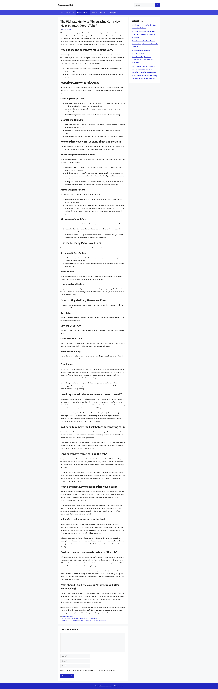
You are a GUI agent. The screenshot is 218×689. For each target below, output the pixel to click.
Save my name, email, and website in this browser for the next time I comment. (88, 670)
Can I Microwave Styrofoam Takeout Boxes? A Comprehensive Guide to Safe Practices (145, 44)
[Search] (157, 5)
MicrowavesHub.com (105, 686)
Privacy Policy (114, 13)
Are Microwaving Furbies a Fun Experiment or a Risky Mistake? (79, 618)
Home (61, 13)
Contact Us (103, 13)
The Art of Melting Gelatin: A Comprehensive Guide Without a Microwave (142, 60)
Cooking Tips (70, 13)
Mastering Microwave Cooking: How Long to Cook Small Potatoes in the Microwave (143, 34)
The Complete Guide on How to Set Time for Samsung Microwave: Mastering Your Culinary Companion (144, 69)
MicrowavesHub (65, 5)
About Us (94, 13)
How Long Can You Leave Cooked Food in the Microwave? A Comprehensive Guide (84, 620)
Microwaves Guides (82, 13)
